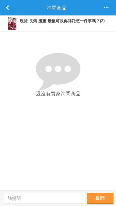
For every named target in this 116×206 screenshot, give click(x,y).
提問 (100, 197)
